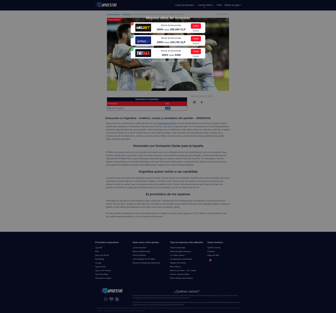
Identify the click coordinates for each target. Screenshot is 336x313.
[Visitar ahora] (143, 28)
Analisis (196, 30)
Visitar (196, 26)
